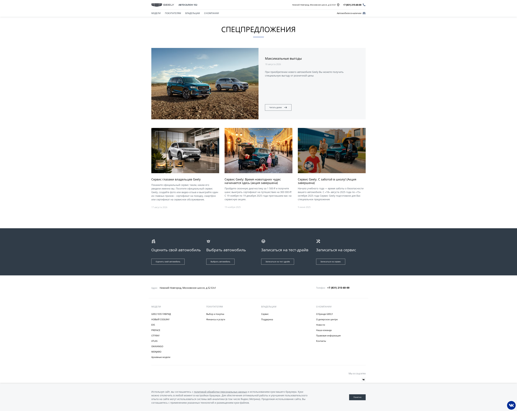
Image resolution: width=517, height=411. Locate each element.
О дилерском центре (327, 319)
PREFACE (155, 330)
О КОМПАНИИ (211, 13)
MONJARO (156, 351)
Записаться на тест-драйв (278, 261)
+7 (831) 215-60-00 (338, 287)
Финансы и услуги (215, 319)
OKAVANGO (157, 346)
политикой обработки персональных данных (220, 391)
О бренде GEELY (324, 314)
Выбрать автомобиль (220, 261)
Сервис (265, 314)
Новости (320, 324)
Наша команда (324, 330)
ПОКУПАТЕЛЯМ (173, 13)
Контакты (321, 340)
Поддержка (267, 319)
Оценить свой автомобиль (168, 261)
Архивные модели (160, 357)
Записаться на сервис (330, 261)
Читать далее (275, 107)
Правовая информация (328, 335)
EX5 (153, 324)
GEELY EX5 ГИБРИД (161, 314)
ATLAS (154, 340)
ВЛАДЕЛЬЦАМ (192, 13)
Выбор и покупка (215, 314)
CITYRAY (155, 335)
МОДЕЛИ (156, 13)
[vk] (363, 379)
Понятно (357, 397)
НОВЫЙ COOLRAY (160, 319)
